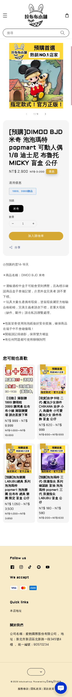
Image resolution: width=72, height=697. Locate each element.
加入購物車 (36, 236)
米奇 (16, 208)
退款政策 (48, 688)
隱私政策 (36, 688)
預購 (11, 200)
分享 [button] (17, 247)
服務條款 (23, 688)
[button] (5, 15)
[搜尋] (62, 33)
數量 (11, 217)
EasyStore (54, 681)
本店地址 (16, 611)
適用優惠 (15, 183)
